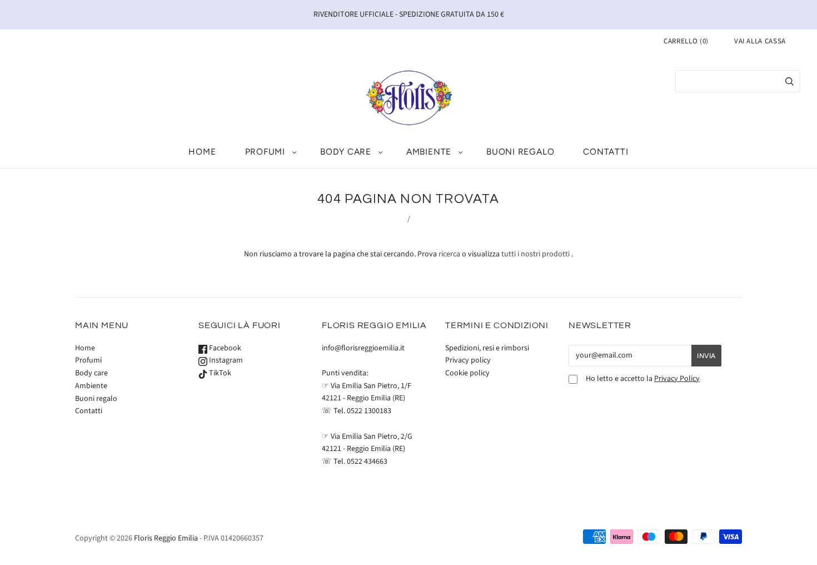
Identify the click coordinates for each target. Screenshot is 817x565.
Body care (345, 151)
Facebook (224, 348)
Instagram (225, 360)
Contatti (605, 151)
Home (202, 151)
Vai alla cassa (760, 41)
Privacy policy (468, 360)
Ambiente (428, 151)
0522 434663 (367, 461)
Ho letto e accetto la (643, 379)
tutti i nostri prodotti (535, 254)
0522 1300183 (369, 411)
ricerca (449, 254)
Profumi (265, 151)
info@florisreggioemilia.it (363, 348)
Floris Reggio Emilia (166, 538)
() (686, 41)
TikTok (219, 373)
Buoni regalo (520, 151)
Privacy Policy (677, 378)
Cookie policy (467, 373)
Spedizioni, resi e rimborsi (487, 348)
